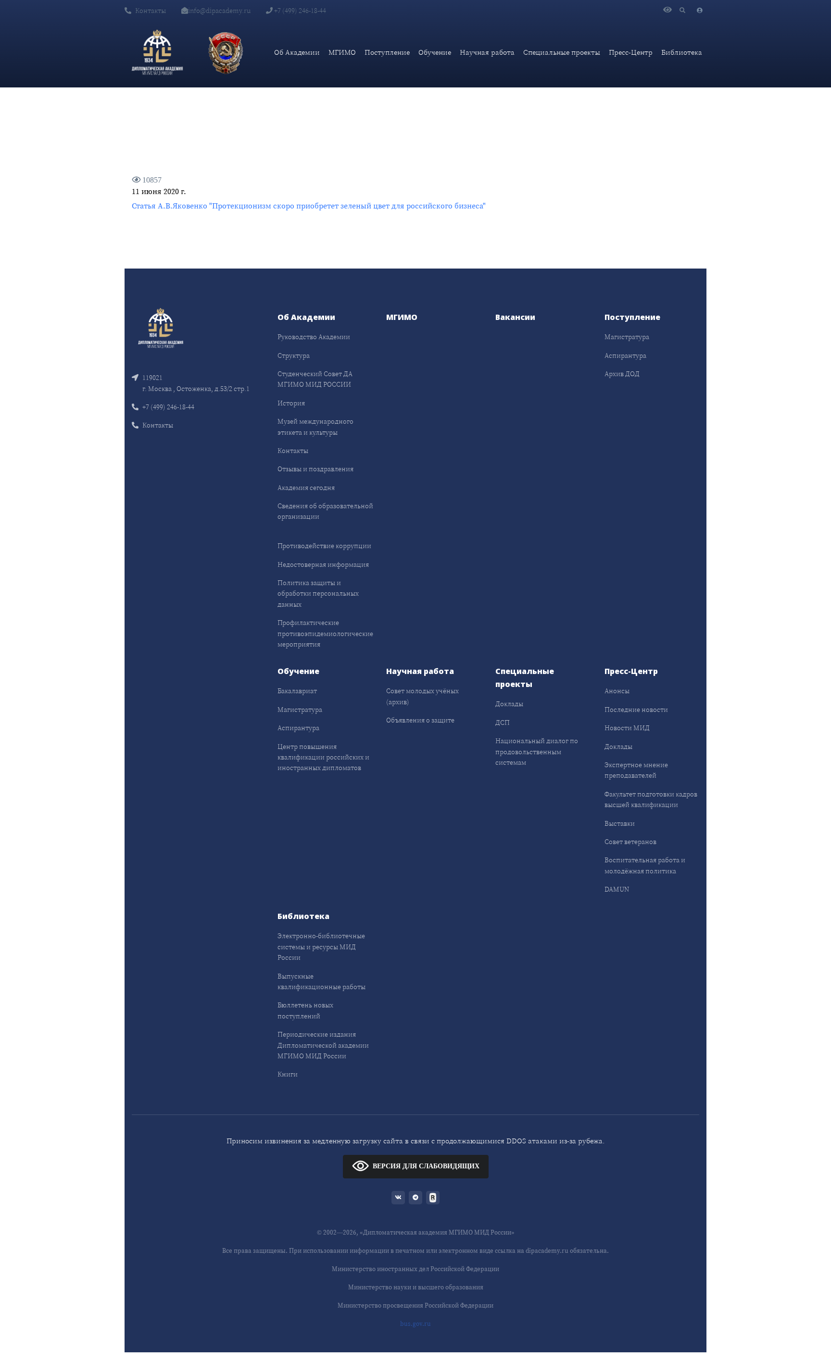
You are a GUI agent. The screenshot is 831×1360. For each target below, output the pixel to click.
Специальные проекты (561, 52)
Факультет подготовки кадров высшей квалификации (650, 799)
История (291, 403)
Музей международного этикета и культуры (315, 427)
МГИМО (342, 52)
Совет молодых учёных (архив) (422, 696)
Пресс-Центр (631, 52)
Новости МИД (627, 728)
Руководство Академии (313, 337)
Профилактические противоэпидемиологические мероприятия (325, 633)
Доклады (509, 704)
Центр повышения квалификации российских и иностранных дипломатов (323, 757)
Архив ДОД (622, 374)
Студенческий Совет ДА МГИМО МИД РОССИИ (315, 379)
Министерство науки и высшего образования (415, 1287)
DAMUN (616, 889)
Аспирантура (625, 355)
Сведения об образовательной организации (325, 511)
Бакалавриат (297, 691)
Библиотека (681, 52)
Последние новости (636, 709)
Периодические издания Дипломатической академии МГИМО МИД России (323, 1045)
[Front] (160, 327)
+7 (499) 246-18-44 (299, 10)
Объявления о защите (420, 720)
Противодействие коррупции (324, 546)
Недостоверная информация (323, 564)
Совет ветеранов (630, 841)
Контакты (150, 10)
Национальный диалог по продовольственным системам (536, 751)
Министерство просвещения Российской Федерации (415, 1305)
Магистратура (626, 337)
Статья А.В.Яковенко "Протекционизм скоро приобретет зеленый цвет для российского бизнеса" (309, 205)
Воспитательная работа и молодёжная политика (644, 865)
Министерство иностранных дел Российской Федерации (415, 1269)
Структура (293, 355)
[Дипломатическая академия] (157, 52)
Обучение (434, 52)
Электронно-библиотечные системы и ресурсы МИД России (321, 946)
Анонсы (617, 691)
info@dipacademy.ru (219, 10)
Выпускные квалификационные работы (321, 981)
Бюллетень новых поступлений (305, 1010)
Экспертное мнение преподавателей (636, 770)
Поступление (387, 52)
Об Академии (297, 52)
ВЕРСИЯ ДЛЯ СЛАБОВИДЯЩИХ (426, 1166)
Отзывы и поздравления (315, 469)
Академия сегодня (306, 487)
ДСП (502, 722)
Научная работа (487, 52)
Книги (287, 1074)
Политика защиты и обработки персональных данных (318, 593)
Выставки (619, 823)
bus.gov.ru (415, 1324)
